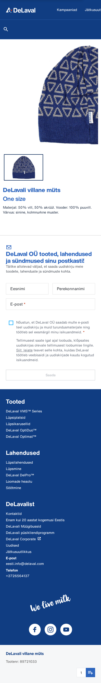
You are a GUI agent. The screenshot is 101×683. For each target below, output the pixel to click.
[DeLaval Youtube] (66, 629)
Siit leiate (24, 350)
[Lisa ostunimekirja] (90, 672)
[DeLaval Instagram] (50, 629)
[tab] (23, 167)
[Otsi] (6, 29)
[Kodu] (20, 10)
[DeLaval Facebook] (35, 629)
